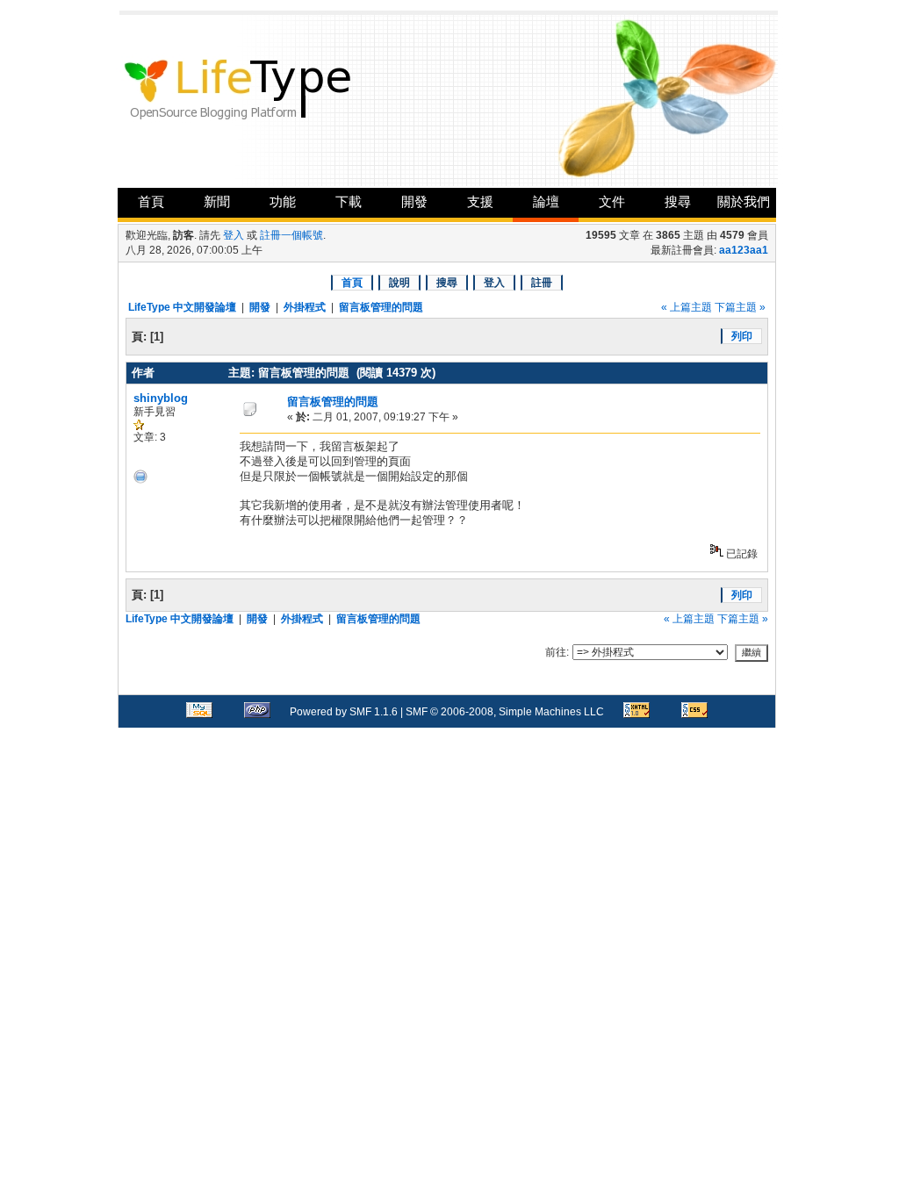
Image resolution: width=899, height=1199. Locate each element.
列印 (741, 336)
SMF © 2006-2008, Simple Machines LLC (505, 712)
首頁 (151, 201)
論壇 (546, 201)
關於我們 (743, 201)
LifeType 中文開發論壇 (182, 307)
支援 (480, 201)
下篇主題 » (740, 307)
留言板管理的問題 (381, 307)
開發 (414, 201)
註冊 (541, 282)
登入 (233, 235)
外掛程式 (305, 307)
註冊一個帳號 (291, 235)
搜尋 (678, 201)
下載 (348, 201)
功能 (283, 201)
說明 (399, 282)
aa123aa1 (743, 250)
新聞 (217, 201)
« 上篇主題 (686, 307)
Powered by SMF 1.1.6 (344, 712)
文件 (612, 201)
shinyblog (160, 398)
